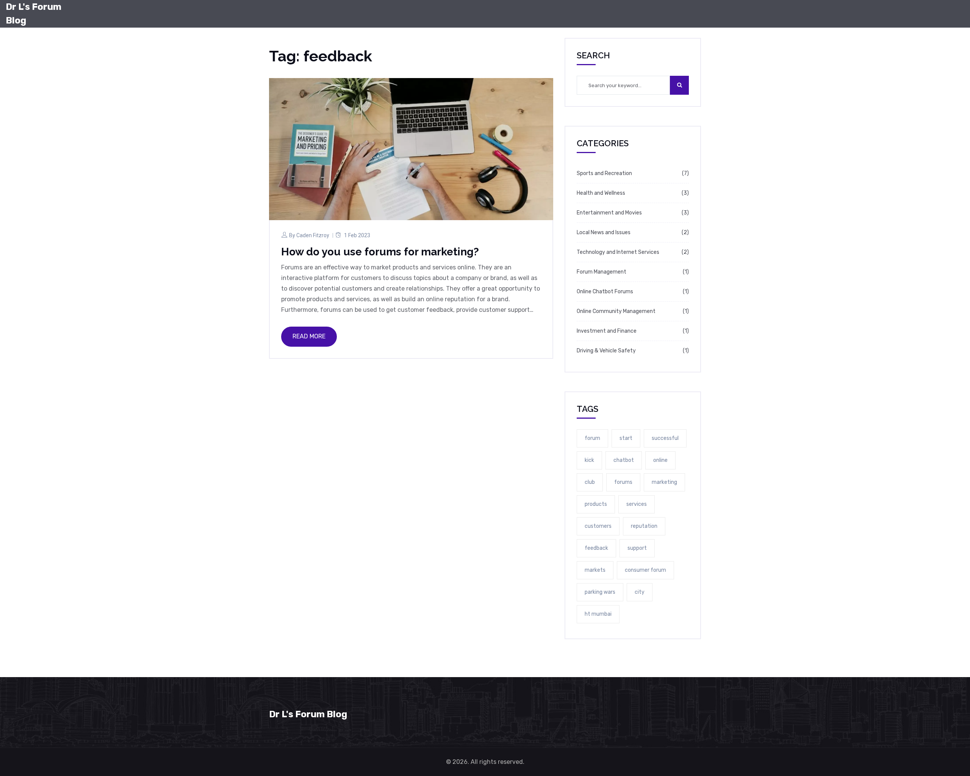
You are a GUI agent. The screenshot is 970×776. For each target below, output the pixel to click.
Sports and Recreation (604, 173)
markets (595, 570)
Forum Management (601, 272)
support (637, 548)
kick (589, 460)
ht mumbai (598, 614)
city (640, 592)
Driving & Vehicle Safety (606, 350)
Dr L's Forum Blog (33, 14)
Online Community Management (616, 311)
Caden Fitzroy (312, 235)
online (660, 460)
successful (665, 438)
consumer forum (645, 570)
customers (598, 526)
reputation (644, 526)
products (596, 504)
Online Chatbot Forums (605, 291)
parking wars (600, 592)
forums (623, 482)
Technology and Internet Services (618, 252)
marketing (664, 482)
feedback (596, 548)
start (626, 438)
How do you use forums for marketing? (380, 252)
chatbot (623, 460)
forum (592, 438)
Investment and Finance (607, 331)
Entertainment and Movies (609, 213)
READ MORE (309, 336)
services (636, 504)
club (590, 482)
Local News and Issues (603, 232)
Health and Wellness (601, 193)
